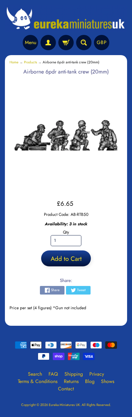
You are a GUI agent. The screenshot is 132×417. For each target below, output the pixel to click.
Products (30, 62)
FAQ (53, 374)
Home (14, 62)
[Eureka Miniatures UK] (66, 18)
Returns (71, 381)
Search (35, 374)
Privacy (96, 374)
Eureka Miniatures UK (64, 404)
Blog (90, 381)
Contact (66, 388)
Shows (107, 381)
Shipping (73, 374)
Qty (66, 232)
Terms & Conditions (37, 381)
